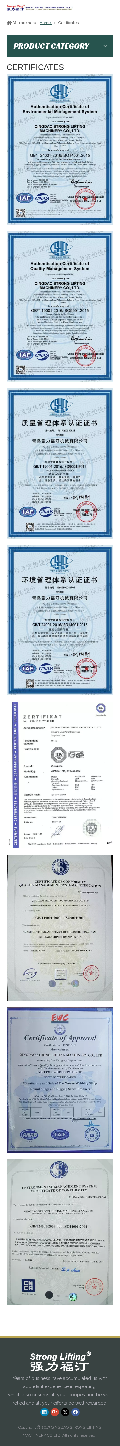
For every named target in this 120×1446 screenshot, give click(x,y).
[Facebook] (75, 1412)
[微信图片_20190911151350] (60, 149)
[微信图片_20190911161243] (60, 463)
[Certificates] (60, 775)
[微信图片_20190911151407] (60, 306)
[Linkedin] (44, 1412)
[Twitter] (65, 1412)
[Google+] (55, 1412)
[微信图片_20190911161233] (60, 620)
